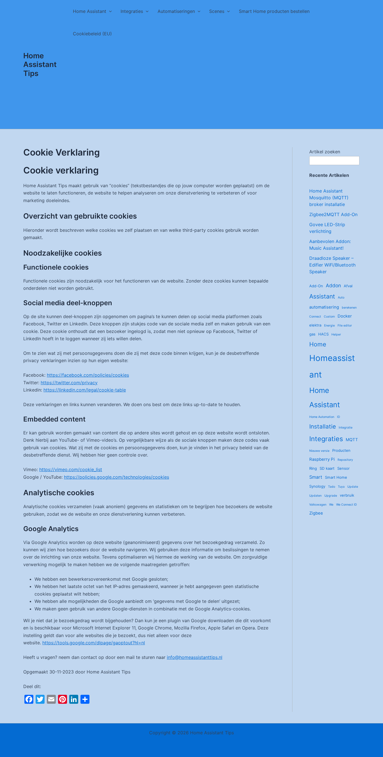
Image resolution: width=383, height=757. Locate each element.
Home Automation (321, 417)
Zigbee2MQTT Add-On (333, 214)
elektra (315, 325)
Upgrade (330, 495)
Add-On (316, 286)
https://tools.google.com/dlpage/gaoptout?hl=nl (93, 642)
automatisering (324, 307)
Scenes (216, 11)
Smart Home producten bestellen (274, 11)
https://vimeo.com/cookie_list (70, 469)
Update (352, 487)
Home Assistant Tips (40, 64)
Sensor (343, 468)
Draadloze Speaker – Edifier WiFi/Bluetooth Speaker (332, 264)
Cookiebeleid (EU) (92, 33)
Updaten (315, 495)
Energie (329, 325)
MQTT (352, 439)
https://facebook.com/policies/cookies (88, 375)
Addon (333, 285)
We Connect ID (346, 504)
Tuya (341, 487)
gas (312, 334)
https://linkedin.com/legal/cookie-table (84, 390)
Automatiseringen (176, 11)
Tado (331, 487)
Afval (348, 286)
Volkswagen (317, 504)
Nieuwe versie (319, 451)
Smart (315, 477)
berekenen (349, 307)
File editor (345, 325)
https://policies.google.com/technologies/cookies (116, 477)
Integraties (132, 11)
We (331, 504)
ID (338, 417)
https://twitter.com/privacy (69, 382)
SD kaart (327, 468)
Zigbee (316, 513)
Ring (313, 468)
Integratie (345, 427)
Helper (336, 334)
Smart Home (336, 477)
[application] (109, 11)
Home (317, 344)
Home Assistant (89, 11)
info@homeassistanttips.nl (194, 657)
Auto (341, 297)
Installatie (322, 426)
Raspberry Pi (322, 459)
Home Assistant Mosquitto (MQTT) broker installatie (329, 197)
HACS (323, 334)
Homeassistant (332, 366)
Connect (315, 316)
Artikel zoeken (324, 151)
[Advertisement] (214, 87)
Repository (345, 460)
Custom (329, 316)
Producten (341, 450)
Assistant (322, 296)
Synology (317, 486)
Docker (345, 316)
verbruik (347, 495)
